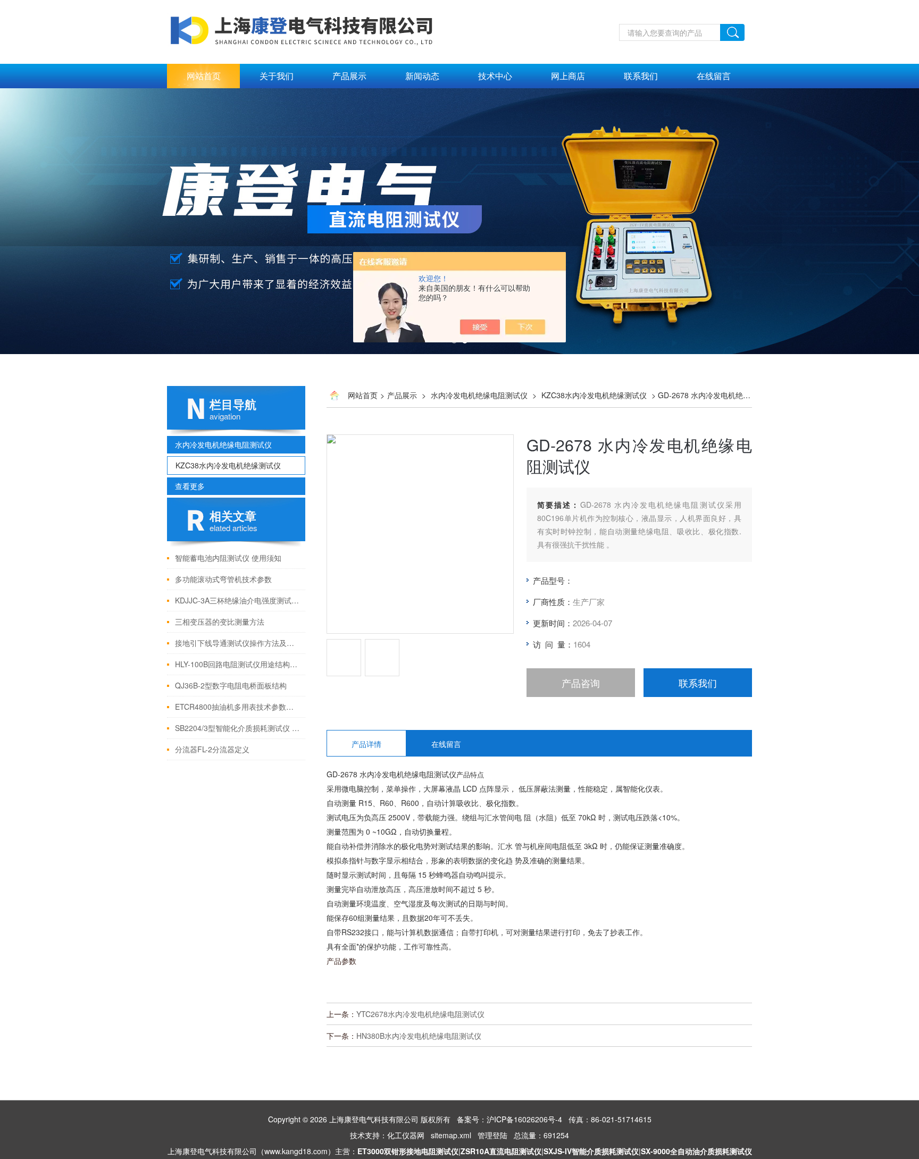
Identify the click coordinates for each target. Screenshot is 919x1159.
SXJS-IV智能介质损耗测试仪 (591, 1151)
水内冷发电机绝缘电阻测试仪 (223, 444)
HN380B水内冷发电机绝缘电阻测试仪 (418, 1035)
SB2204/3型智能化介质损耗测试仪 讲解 (237, 728)
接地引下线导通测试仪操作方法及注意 (237, 642)
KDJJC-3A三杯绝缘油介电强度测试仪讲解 (237, 600)
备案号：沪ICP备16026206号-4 (509, 1119)
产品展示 (349, 76)
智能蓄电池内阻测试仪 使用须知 (228, 557)
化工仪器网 (405, 1135)
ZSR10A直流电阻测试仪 (501, 1151)
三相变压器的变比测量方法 (219, 621)
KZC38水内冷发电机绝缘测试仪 (228, 465)
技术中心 (495, 76)
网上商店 (568, 76)
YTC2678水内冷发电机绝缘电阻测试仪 (420, 1014)
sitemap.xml (451, 1135)
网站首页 (204, 76)
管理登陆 (492, 1135)
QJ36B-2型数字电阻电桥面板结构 (231, 685)
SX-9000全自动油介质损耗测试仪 (696, 1151)
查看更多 (190, 486)
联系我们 (641, 76)
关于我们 (277, 76)
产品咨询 (581, 683)
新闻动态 (422, 76)
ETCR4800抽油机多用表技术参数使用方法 (237, 706)
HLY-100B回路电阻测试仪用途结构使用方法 (237, 664)
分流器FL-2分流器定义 (212, 749)
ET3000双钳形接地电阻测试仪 (407, 1151)
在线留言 (714, 76)
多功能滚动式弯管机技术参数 (223, 579)
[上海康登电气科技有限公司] (303, 6)
